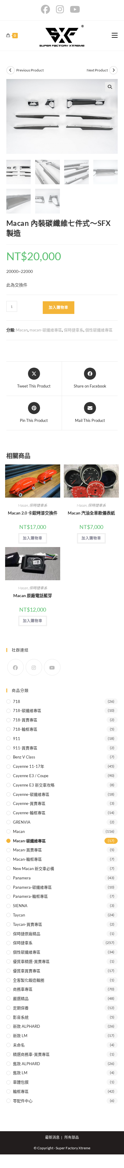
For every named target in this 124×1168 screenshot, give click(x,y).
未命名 (19, 1045)
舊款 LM (20, 1072)
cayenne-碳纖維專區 (31, 794)
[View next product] (113, 70)
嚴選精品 (21, 998)
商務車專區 (23, 989)
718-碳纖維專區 (27, 710)
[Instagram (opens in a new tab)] (60, 9)
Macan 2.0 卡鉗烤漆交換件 (32, 512)
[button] (110, 87)
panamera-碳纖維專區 (32, 887)
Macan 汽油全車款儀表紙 (91, 512)
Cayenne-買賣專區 (29, 803)
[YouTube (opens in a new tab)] (75, 9)
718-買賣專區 (25, 719)
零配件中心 (23, 1100)
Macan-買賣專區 (27, 849)
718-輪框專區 (25, 729)
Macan (22, 330)
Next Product (97, 70)
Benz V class (24, 757)
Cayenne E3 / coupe (30, 775)
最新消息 (52, 1137)
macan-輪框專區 (27, 859)
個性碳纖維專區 (99, 330)
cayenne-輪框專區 (29, 812)
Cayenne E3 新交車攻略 (33, 785)
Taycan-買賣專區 (27, 924)
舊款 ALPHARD (26, 1063)
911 (16, 738)
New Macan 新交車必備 (33, 868)
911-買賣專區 (25, 747)
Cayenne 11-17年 (28, 766)
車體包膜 (21, 1082)
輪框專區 (21, 1091)
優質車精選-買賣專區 (31, 961)
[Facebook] (15, 667)
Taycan (19, 915)
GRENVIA (21, 822)
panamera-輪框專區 (30, 896)
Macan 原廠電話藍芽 (32, 595)
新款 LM (20, 1035)
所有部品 (71, 1137)
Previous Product (30, 70)
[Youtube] (52, 667)
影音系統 (21, 1017)
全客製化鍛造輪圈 (28, 980)
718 (16, 701)
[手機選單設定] (115, 35)
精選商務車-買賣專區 (31, 1054)
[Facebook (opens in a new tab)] (47, 9)
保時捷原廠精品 (26, 933)
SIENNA (20, 905)
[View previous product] (10, 70)
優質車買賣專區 (26, 970)
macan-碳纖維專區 (45, 330)
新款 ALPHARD (26, 1026)
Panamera (22, 877)
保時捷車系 (73, 330)
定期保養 (21, 1007)
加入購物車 (58, 307)
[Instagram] (34, 667)
